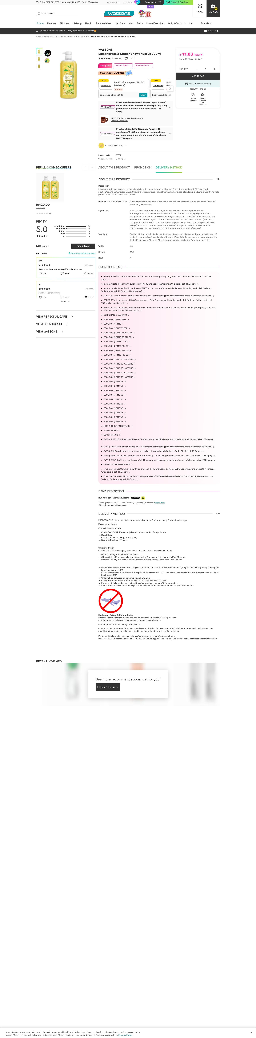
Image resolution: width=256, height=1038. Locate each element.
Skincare (64, 23)
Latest (44, 253)
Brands (205, 23)
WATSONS (105, 49)
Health (88, 23)
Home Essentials (155, 23)
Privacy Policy (125, 1035)
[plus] (214, 69)
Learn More (160, 503)
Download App (113, 2)
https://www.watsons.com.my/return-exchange (153, 636)
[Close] (251, 1032)
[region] (128, 1033)
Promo (40, 23)
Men (131, 23)
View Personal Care (52, 316)
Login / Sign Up (106, 687)
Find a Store (127, 2)
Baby (140, 23)
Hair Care (120, 23)
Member (51, 23)
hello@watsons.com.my (161, 639)
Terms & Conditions (119, 121)
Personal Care (103, 23)
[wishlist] (126, 58)
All (37, 253)
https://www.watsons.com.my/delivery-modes (156, 583)
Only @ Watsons (177, 23)
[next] (191, 23)
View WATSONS (47, 331)
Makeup (77, 23)
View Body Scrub (49, 324)
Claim (143, 95)
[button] (213, 8)
